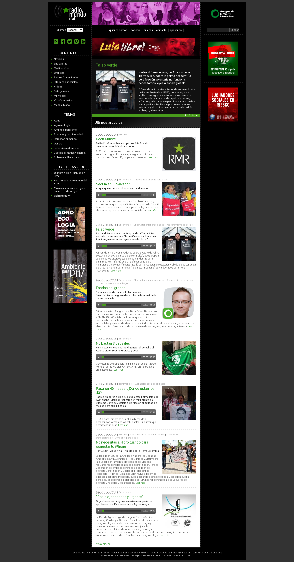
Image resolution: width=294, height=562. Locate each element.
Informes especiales (66, 82)
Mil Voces (60, 95)
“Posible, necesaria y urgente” (119, 497)
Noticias (59, 59)
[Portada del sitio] (70, 19)
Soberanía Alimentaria (67, 157)
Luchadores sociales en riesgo (112, 283)
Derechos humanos (65, 138)
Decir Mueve (106, 139)
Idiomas (61, 29)
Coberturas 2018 (69, 167)
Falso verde (105, 229)
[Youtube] (83, 42)
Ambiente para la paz (126, 437)
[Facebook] (63, 42)
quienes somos (118, 30)
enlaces (148, 30)
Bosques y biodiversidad (68, 134)
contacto (161, 30)
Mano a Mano (62, 104)
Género (58, 143)
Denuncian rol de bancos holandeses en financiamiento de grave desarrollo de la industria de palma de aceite (177, 76)
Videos (58, 86)
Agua (57, 120)
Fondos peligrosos (125, 65)
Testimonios (61, 68)
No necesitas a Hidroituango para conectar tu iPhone (122, 444)
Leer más (153, 157)
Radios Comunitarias (66, 77)
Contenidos (69, 53)
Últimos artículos (109, 122)
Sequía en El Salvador (113, 184)
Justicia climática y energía (70, 152)
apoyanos (176, 30)
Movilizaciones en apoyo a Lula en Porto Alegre (69, 190)
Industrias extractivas (66, 148)
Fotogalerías (61, 91)
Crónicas (59, 72)
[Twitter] (69, 42)
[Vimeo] (76, 42)
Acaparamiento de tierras (180, 224)
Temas (69, 114)
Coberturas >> (62, 195)
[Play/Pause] (98, 195)
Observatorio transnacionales (148, 224)
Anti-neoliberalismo (65, 129)
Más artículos (103, 543)
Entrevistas (60, 63)
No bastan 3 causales (113, 343)
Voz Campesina (63, 100)
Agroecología (62, 125)
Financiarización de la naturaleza (150, 179)
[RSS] (56, 42)
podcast (135, 30)
